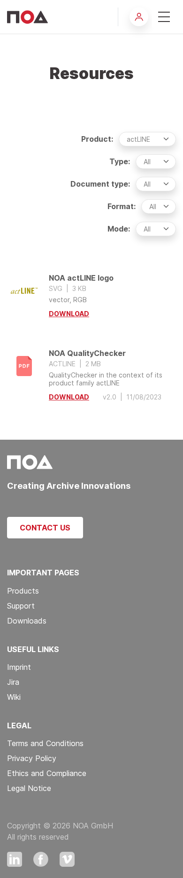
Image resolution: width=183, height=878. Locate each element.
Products (23, 590)
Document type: (100, 184)
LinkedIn (14, 859)
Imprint (19, 667)
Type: (119, 161)
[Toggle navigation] (164, 17)
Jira (13, 682)
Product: (97, 139)
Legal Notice (29, 788)
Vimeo (67, 859)
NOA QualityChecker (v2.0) (91, 375)
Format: (121, 206)
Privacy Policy (31, 758)
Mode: (118, 228)
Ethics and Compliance (46, 773)
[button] (139, 16)
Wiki (14, 697)
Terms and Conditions (45, 743)
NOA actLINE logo (91, 296)
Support (21, 605)
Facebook (40, 859)
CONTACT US (45, 527)
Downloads (26, 620)
